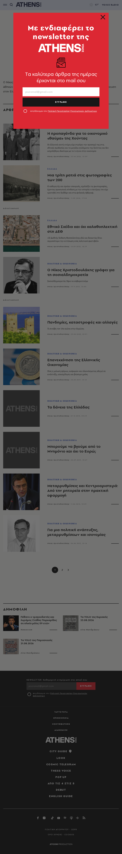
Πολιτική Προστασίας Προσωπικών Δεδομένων (72, 111)
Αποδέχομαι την (63, 111)
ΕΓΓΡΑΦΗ (61, 102)
